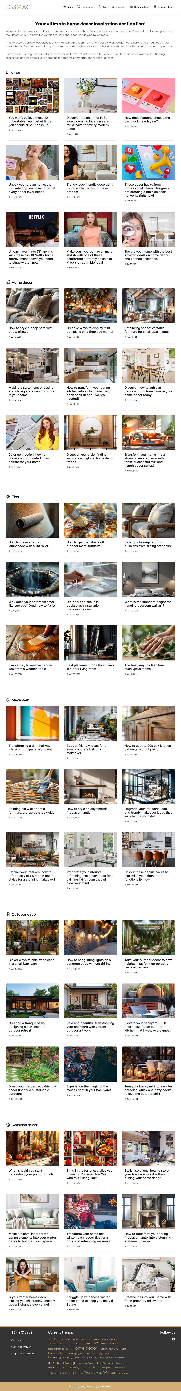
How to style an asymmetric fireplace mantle (87, 810)
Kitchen (101, 1363)
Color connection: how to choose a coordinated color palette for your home (28, 458)
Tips (104, 7)
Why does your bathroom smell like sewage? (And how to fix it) (32, 603)
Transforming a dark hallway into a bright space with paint (30, 747)
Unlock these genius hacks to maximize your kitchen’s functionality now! (146, 875)
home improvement (112, 1349)
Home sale (55, 1353)
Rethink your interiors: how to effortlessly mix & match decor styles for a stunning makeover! (31, 875)
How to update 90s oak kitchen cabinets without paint (148, 747)
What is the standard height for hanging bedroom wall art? (148, 603)
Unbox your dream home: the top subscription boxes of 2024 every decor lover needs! (32, 188)
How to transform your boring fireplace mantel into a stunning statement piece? (148, 1237)
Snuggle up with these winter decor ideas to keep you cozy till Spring (90, 1300)
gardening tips (56, 1348)
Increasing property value (63, 1357)
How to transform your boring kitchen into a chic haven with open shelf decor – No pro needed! (89, 393)
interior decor (119, 1358)
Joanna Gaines (86, 1363)
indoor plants (105, 1357)
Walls (99, 1373)
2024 (50, 1339)
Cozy (65, 1343)
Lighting (111, 1363)
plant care (112, 1367)
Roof (62, 1373)
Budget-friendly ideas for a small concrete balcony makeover (86, 749)
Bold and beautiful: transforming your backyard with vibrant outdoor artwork (90, 1026)
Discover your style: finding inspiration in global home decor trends (90, 458)
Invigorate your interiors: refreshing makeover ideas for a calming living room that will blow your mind (90, 877)
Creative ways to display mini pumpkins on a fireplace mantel (90, 329)
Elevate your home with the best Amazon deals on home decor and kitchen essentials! (148, 255)
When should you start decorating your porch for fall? (31, 1172)
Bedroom (73, 1339)
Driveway (103, 1343)
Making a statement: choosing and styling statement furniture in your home (31, 391)
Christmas (85, 1339)
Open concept (82, 1368)
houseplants (101, 1353)
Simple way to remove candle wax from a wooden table (30, 667)
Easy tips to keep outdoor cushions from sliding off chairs (148, 544)
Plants (122, 1367)
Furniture (114, 1343)
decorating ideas (84, 1343)
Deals (71, 1344)
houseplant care (86, 1354)
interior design (62, 1362)
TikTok (81, 1373)
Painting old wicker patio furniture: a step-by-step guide (32, 810)
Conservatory (54, 1343)
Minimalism (69, 1367)
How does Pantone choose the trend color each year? (147, 119)
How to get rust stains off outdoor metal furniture (85, 544)
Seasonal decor (165, 7)
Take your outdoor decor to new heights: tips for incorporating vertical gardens (148, 963)
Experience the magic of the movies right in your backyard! (88, 1088)
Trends (89, 1372)
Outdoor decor (141, 7)
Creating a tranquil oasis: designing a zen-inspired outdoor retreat (27, 1026)
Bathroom (60, 1339)
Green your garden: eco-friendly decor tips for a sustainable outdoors (32, 1090)
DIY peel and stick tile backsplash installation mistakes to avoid (84, 605)
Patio (102, 1368)
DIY (96, 1343)
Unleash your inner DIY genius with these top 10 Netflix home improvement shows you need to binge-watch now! (30, 257)
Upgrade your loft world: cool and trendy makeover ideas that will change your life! (148, 812)
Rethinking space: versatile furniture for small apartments (147, 329)
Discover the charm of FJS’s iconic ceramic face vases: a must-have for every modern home (88, 123)
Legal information (22, 1353)
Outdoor (94, 1367)
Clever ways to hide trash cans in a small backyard (31, 961)
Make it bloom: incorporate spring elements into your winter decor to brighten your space (32, 1237)
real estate (53, 1373)
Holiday (68, 1349)
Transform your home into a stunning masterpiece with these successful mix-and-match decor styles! (144, 460)
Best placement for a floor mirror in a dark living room (90, 667)
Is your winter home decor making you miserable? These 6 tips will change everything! (31, 1300)
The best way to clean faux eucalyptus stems (144, 667)
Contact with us (21, 1347)
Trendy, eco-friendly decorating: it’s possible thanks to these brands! (90, 188)
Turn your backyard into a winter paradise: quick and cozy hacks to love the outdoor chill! (148, 1090)
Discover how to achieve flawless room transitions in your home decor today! (148, 391)
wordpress (122, 1373)
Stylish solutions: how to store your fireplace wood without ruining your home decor (147, 1174)
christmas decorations (102, 1339)
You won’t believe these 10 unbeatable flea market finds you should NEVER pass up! (30, 121)
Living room (122, 1363)
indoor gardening (89, 1357)
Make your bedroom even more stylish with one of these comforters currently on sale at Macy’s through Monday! (89, 257)
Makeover (120, 7)
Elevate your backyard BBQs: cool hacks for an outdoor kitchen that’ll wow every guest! (148, 1026)
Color (116, 1339)
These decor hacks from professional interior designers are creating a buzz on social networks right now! (147, 190)
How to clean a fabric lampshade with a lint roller (28, 544)
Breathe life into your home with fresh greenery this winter (147, 1299)
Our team (17, 1340)
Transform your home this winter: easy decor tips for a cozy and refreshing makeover (89, 1237)
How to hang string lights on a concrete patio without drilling (89, 961)
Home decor (87, 7)
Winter (109, 1372)
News (70, 7)
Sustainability (71, 1373)
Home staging (71, 1353)
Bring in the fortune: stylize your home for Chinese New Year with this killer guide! (90, 1174)
